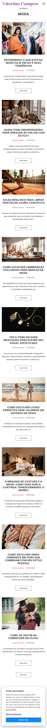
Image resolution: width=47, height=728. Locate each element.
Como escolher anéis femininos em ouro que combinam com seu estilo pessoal (23, 559)
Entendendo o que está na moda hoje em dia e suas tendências (23, 62)
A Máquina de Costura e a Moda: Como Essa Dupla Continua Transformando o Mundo (23, 486)
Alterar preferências (13, 714)
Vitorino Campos (18, 70)
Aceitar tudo (23, 720)
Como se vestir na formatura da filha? (23, 637)
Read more (23, 90)
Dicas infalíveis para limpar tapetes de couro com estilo (23, 201)
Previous (23, 675)
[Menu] (43, 4)
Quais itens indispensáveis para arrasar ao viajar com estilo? (23, 132)
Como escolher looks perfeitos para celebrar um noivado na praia (23, 410)
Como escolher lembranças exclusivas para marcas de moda (23, 270)
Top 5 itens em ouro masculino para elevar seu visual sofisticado (23, 340)
